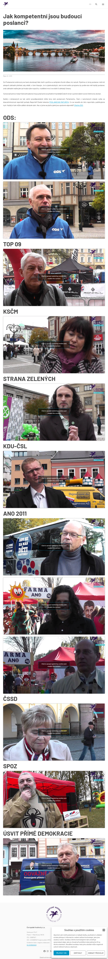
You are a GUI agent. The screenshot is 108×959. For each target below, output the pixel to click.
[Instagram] (48, 951)
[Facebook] (44, 951)
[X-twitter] (51, 951)
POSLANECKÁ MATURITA (59, 102)
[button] (104, 930)
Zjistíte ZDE (78, 105)
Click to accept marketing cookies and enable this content (54, 151)
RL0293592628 (31, 945)
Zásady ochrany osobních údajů (49, 957)
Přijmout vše (61, 953)
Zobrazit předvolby (96, 953)
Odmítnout (78, 953)
